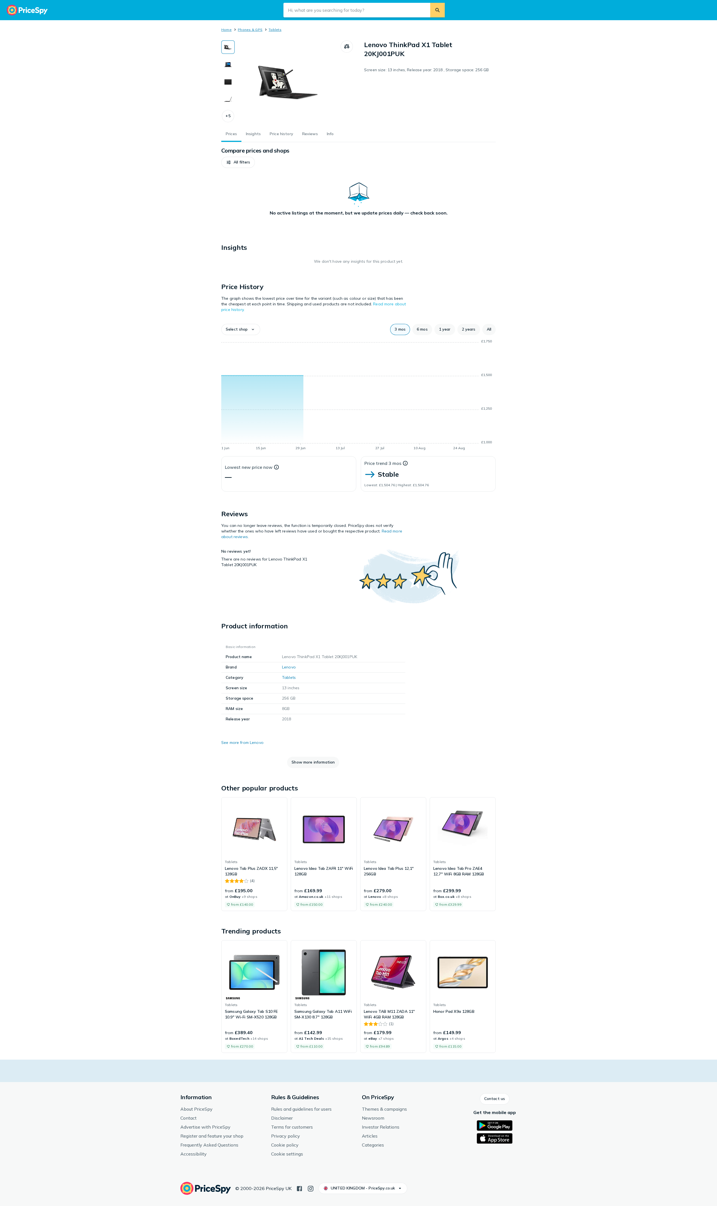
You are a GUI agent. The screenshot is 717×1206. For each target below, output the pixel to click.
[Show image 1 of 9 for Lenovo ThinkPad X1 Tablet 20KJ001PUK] (228, 47)
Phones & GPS (250, 29)
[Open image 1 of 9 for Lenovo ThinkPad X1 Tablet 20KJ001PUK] (288, 82)
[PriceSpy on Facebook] (299, 1188)
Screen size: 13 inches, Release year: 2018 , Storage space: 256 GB (426, 69)
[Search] (437, 10)
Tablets (275, 29)
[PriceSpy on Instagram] (310, 1188)
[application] (358, 396)
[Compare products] (347, 46)
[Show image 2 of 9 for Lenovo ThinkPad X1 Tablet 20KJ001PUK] (228, 64)
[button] (228, 116)
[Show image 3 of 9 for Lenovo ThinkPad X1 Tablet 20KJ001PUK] (228, 82)
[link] (254, 854)
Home (226, 29)
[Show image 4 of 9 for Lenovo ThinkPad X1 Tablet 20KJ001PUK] (228, 99)
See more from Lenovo (242, 742)
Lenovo (289, 667)
